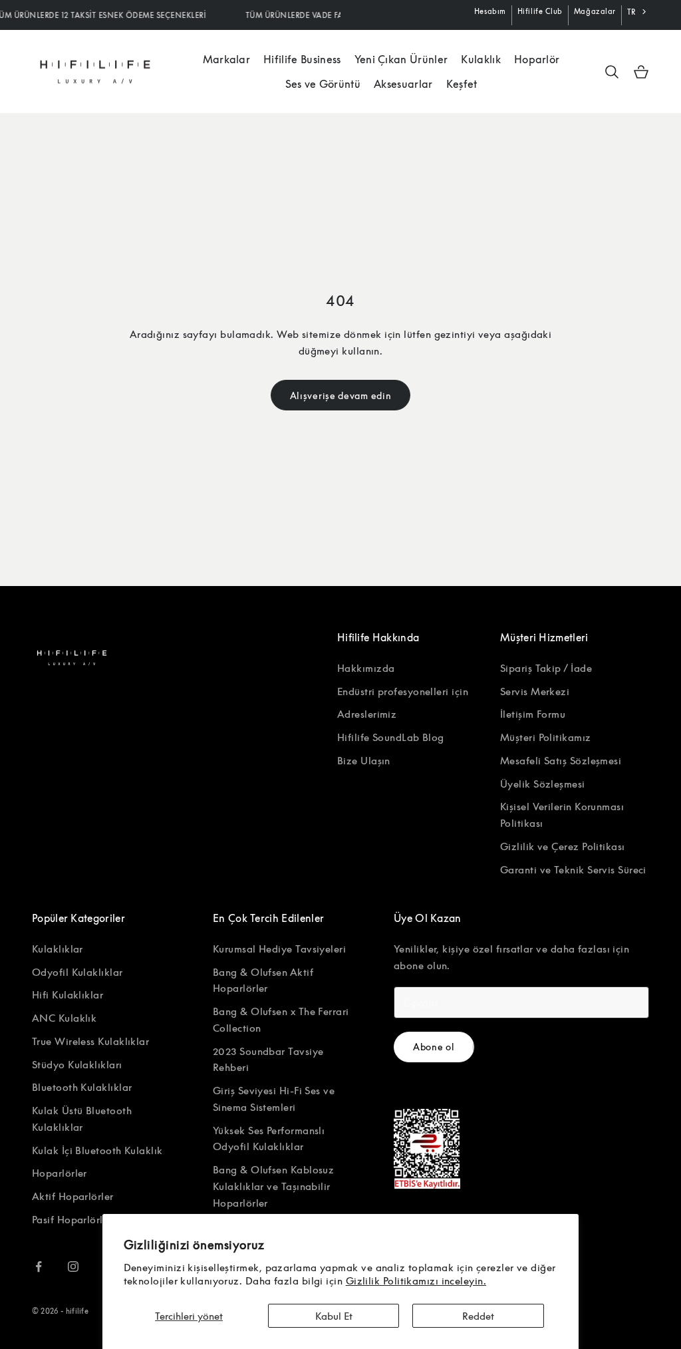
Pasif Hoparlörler (72, 1219)
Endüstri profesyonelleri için (402, 691)
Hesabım (490, 11)
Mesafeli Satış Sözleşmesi (560, 760)
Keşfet (461, 83)
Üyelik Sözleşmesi (542, 784)
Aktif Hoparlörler (73, 1196)
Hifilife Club (540, 11)
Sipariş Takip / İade (546, 668)
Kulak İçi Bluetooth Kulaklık (97, 1150)
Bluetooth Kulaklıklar (82, 1087)
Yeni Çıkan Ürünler (401, 59)
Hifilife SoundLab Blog (390, 737)
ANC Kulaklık (64, 1018)
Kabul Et (333, 1316)
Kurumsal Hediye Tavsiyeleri (279, 949)
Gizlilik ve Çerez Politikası (562, 846)
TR (631, 11)
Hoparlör (537, 59)
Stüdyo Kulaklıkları (77, 1064)
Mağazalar (595, 11)
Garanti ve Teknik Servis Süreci (573, 869)
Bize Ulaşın (363, 760)
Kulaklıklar (57, 949)
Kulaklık (481, 59)
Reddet (478, 1316)
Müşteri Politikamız (545, 737)
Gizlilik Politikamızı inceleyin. (416, 1280)
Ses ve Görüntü (322, 83)
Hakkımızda (366, 668)
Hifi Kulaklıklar (67, 994)
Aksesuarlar (403, 83)
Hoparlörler (59, 1173)
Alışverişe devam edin (341, 395)
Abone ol (434, 1046)
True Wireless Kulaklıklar (90, 1041)
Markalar (227, 59)
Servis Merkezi (534, 691)
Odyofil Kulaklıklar (77, 972)
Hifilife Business (301, 59)
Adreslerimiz (366, 714)
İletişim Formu (532, 714)
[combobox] (638, 12)
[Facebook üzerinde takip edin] (38, 1266)
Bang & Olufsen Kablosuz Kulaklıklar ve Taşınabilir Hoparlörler (273, 1186)
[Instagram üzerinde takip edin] (73, 1266)
